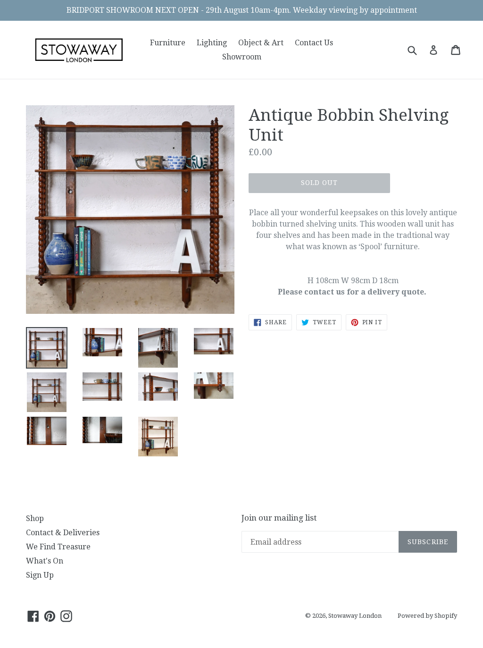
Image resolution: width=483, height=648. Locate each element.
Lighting (212, 42)
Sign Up (40, 575)
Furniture (167, 42)
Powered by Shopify (427, 615)
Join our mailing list (279, 517)
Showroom (241, 56)
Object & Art (260, 42)
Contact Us (314, 42)
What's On (44, 560)
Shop (35, 518)
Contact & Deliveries (63, 532)
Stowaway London (355, 615)
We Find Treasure (58, 546)
